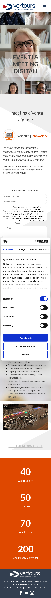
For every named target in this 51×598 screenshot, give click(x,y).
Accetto (18, 223)
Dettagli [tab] (22, 249)
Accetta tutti (26, 338)
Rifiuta (25, 354)
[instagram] (32, 593)
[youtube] (26, 593)
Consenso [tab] (8, 249)
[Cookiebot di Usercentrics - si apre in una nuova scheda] (36, 241)
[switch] (44, 307)
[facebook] (21, 593)
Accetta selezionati (25, 346)
